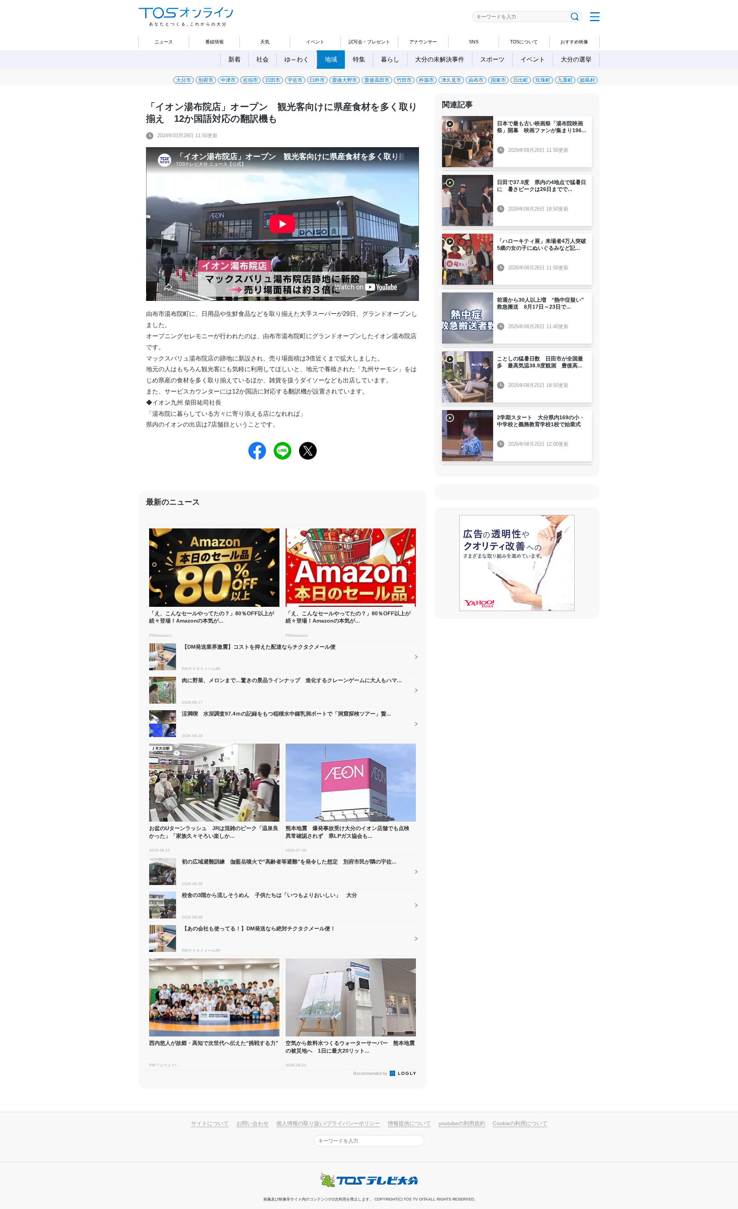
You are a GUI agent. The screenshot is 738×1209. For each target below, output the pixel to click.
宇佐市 (295, 80)
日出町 (520, 80)
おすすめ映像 (574, 42)
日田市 (272, 80)
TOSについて (524, 42)
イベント (315, 42)
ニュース (164, 42)
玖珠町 (542, 80)
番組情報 (214, 42)
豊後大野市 (344, 80)
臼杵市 (317, 80)
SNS (474, 42)
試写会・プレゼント (369, 42)
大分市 (183, 80)
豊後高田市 (376, 80)
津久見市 (451, 80)
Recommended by (371, 1073)
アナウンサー (423, 42)
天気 (264, 42)
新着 (234, 59)
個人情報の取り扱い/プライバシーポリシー (328, 1123)
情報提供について (409, 1123)
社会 (262, 59)
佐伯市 (250, 80)
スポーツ (492, 59)
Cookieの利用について (520, 1123)
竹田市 (404, 80)
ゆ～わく (296, 59)
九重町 (565, 80)
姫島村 (587, 80)
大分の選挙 (576, 59)
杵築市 (426, 80)
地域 (331, 59)
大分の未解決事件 (439, 59)
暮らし (390, 59)
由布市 (476, 80)
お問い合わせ (252, 1123)
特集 (359, 59)
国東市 (498, 80)
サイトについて (210, 1123)
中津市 (228, 80)
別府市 (205, 80)
